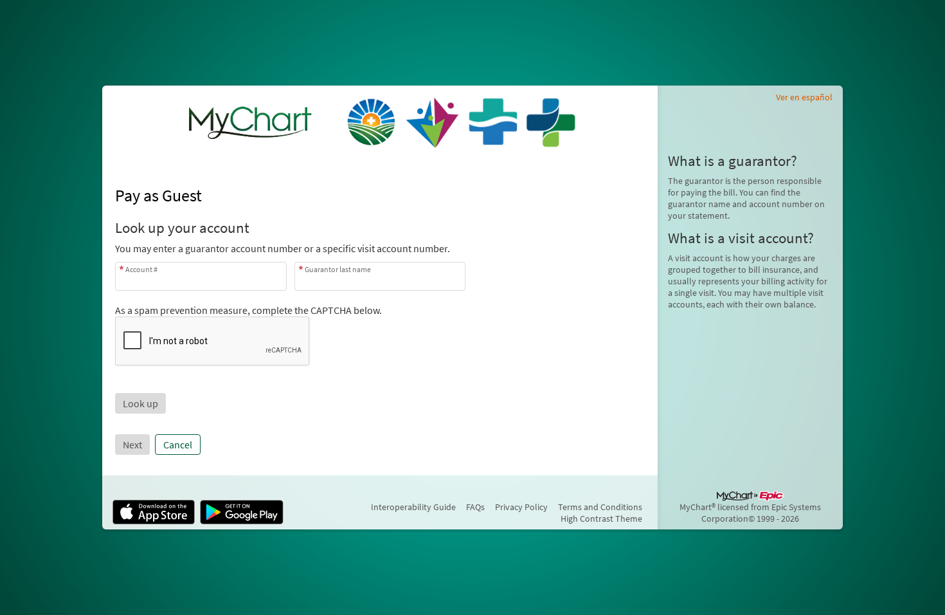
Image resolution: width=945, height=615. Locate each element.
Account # (141, 269)
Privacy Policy (521, 507)
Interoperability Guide (413, 507)
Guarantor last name (338, 269)
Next (132, 444)
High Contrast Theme (601, 518)
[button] (140, 403)
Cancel (177, 444)
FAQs (475, 507)
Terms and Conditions (600, 507)
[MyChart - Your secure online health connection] (379, 121)
